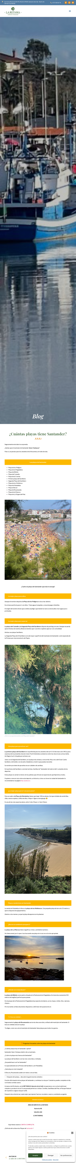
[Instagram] (69, 2)
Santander (29, 1128)
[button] (72, 1133)
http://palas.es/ (25, 780)
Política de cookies (47, 1159)
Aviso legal (55, 1159)
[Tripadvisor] (73, 2)
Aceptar (35, 1155)
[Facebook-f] (66, 2)
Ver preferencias (66, 1155)
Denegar (51, 1155)
